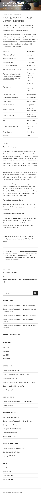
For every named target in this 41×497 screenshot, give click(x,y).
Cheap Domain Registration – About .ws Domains (19, 315)
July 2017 (6, 347)
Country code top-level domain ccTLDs (21, 251)
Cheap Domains (8, 405)
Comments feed (8, 475)
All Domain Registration (11, 417)
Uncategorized (8, 390)
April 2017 (6, 359)
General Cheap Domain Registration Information (19, 382)
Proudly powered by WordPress (12, 492)
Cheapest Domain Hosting (12, 429)
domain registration (18, 193)
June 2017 (6, 351)
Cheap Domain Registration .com (14, 448)
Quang (18, 15)
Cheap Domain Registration (13, 4)
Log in (5, 468)
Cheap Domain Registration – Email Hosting (17, 401)
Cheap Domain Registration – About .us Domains (19, 305)
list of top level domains (25, 236)
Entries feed (7, 471)
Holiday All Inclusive (9, 456)
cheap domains (32, 239)
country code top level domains (13, 239)
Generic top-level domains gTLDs (14, 386)
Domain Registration (10, 378)
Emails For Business (9, 436)
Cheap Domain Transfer (11, 370)
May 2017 (6, 355)
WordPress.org (8, 479)
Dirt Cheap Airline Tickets (11, 452)
